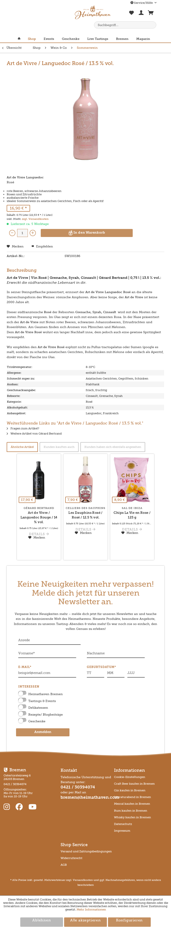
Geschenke (36, 721)
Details (37, 534)
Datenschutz (123, 824)
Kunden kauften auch (59, 447)
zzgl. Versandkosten (35, 219)
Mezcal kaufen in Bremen (132, 803)
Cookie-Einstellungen (129, 777)
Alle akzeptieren (85, 920)
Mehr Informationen (91, 909)
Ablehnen (41, 920)
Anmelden (42, 732)
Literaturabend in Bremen (132, 797)
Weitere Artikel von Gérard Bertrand (36, 433)
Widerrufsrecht (71, 858)
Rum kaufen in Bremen (130, 810)
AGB (64, 864)
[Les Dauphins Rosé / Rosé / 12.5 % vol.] (85, 480)
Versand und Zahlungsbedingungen (86, 851)
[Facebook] (20, 807)
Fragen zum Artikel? (24, 428)
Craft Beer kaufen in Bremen (134, 783)
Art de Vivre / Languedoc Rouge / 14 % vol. (38, 517)
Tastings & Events (42, 701)
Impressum (122, 830)
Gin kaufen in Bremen (129, 790)
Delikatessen (38, 708)
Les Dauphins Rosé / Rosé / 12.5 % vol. (85, 515)
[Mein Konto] (141, 13)
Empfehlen (44, 246)
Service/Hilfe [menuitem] (143, 2)
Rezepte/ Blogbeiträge (45, 715)
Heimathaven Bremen (45, 694)
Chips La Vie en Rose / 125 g (132, 515)
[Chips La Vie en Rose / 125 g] (132, 480)
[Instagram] (8, 807)
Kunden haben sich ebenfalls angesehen (112, 447)
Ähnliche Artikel (22, 447)
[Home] (21, 39)
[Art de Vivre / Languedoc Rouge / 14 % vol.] (39, 480)
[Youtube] (32, 807)
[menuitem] (131, 15)
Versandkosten (83, 880)
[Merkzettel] (131, 15)
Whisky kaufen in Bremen (132, 817)
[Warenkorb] (150, 13)
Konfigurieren (129, 920)
